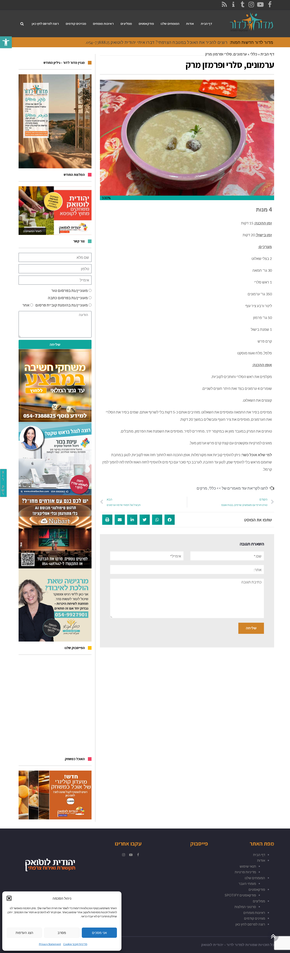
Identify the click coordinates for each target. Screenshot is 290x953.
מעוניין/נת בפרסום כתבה (68, 298)
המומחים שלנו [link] (255, 878)
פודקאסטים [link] (257, 889)
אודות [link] (261, 860)
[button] (9, 898)
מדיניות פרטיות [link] (245, 872)
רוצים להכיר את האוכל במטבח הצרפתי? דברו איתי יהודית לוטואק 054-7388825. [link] (156, 42)
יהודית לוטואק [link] (212, 945)
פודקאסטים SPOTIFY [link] (240, 895)
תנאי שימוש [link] (248, 866)
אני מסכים (99, 933)
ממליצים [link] (259, 901)
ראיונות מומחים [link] (254, 913)
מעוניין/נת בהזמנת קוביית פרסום (61, 305)
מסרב (62, 933)
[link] (6, 42)
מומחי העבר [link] (247, 883)
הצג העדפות (24, 933)
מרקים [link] (202, 488)
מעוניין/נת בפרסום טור (69, 290)
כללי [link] (253, 54)
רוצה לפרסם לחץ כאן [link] (250, 924)
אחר (25, 305)
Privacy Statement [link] (50, 944)
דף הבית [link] (267, 54)
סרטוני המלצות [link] (245, 907)
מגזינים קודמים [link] (254, 918)
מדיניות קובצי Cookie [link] (75, 944)
